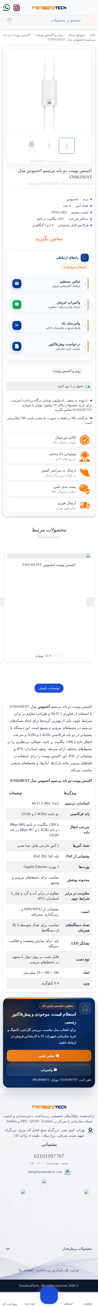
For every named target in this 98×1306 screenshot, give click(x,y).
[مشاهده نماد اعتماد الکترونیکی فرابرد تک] (59, 1208)
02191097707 (49, 1156)
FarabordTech (29, 1286)
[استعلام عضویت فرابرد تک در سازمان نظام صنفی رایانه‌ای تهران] (38, 1208)
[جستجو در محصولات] (89, 20)
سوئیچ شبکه (76, 35)
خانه (92, 35)
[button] (9, 20)
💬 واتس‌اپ (49, 1070)
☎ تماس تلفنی (49, 1056)
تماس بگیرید (49, 239)
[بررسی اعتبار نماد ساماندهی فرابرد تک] (80, 1208)
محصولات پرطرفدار (77, 1249)
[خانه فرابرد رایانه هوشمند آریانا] (49, 8)
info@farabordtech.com (45, 1172)
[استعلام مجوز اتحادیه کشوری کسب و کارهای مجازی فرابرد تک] (17, 1208)
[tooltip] (90, 601)
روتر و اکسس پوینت (49, 35)
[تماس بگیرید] (49, 1295)
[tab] (49, 688)
